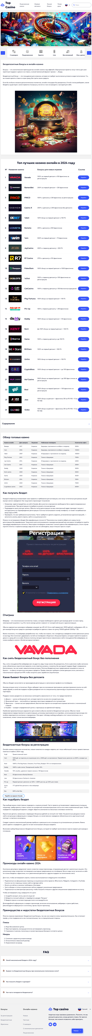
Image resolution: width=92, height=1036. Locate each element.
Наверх (76, 1031)
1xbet (60, 814)
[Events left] (3, 53)
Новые (25, 1016)
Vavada (35, 504)
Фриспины (4, 1024)
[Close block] (89, 424)
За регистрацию (6, 1016)
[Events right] (89, 53)
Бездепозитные (6, 1020)
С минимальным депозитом (33, 1028)
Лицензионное (28, 1033)
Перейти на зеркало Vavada (13, 796)
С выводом (27, 1024)
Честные (26, 1020)
